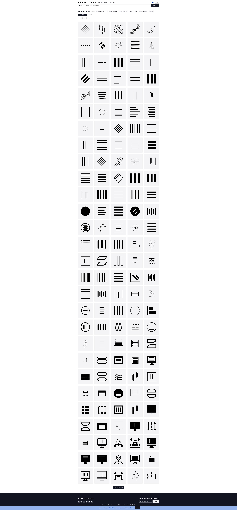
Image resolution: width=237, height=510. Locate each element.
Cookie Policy (112, 507)
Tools (111, 2)
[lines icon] (85, 29)
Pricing (152, 2)
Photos (105, 2)
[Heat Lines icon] (151, 476)
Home (98, 2)
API (108, 2)
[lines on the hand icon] (135, 476)
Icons (102, 2)
